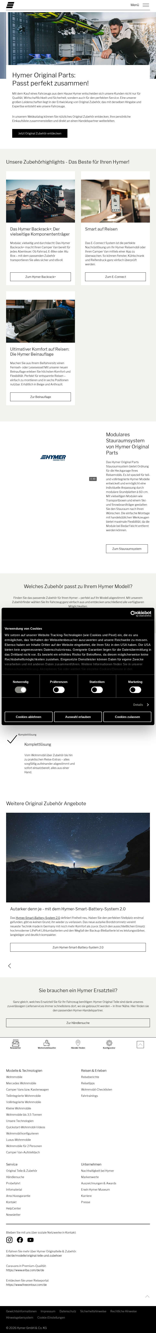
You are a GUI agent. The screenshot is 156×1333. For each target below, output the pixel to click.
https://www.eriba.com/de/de (25, 1270)
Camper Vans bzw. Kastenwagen (27, 1089)
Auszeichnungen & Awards (98, 1183)
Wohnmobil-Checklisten (96, 1089)
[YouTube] (30, 1240)
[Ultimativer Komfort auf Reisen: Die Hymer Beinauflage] (40, 321)
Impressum (48, 1311)
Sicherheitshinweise (93, 1311)
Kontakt (11, 1202)
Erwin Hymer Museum (95, 1189)
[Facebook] (20, 1240)
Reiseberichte (90, 1077)
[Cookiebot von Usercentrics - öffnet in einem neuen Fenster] (133, 614)
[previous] (9, 965)
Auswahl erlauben (78, 717)
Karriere (86, 1196)
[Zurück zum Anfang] (146, 1296)
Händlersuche (15, 1177)
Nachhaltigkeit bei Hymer (97, 1170)
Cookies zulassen (127, 717)
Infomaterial (14, 1189)
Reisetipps (88, 1083)
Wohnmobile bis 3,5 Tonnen (24, 1114)
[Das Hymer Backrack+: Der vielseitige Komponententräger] (40, 201)
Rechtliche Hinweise (123, 1311)
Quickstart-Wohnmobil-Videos (25, 1127)
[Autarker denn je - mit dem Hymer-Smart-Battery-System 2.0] (78, 857)
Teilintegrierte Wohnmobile (23, 1095)
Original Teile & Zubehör (21, 1170)
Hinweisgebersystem (19, 1317)
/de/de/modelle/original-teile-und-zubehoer (34, 1255)
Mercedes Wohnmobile (21, 1083)
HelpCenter (13, 1208)
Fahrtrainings (89, 1095)
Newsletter (13, 1214)
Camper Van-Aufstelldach (23, 1152)
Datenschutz (68, 1311)
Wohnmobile (14, 1077)
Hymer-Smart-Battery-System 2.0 (38, 917)
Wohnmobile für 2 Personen (24, 1146)
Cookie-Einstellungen (51, 1317)
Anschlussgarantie (18, 1196)
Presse (85, 1202)
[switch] (59, 690)
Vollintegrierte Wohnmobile (23, 1102)
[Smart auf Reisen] (115, 201)
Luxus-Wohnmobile (18, 1139)
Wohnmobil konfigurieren (22, 1133)
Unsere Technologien (20, 1121)
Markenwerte (90, 1177)
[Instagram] (9, 1240)
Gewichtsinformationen (21, 1311)
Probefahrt (13, 1183)
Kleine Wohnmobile (18, 1108)
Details (138, 704)
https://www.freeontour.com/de (26, 1284)
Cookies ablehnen (28, 717)
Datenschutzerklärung (21, 669)
